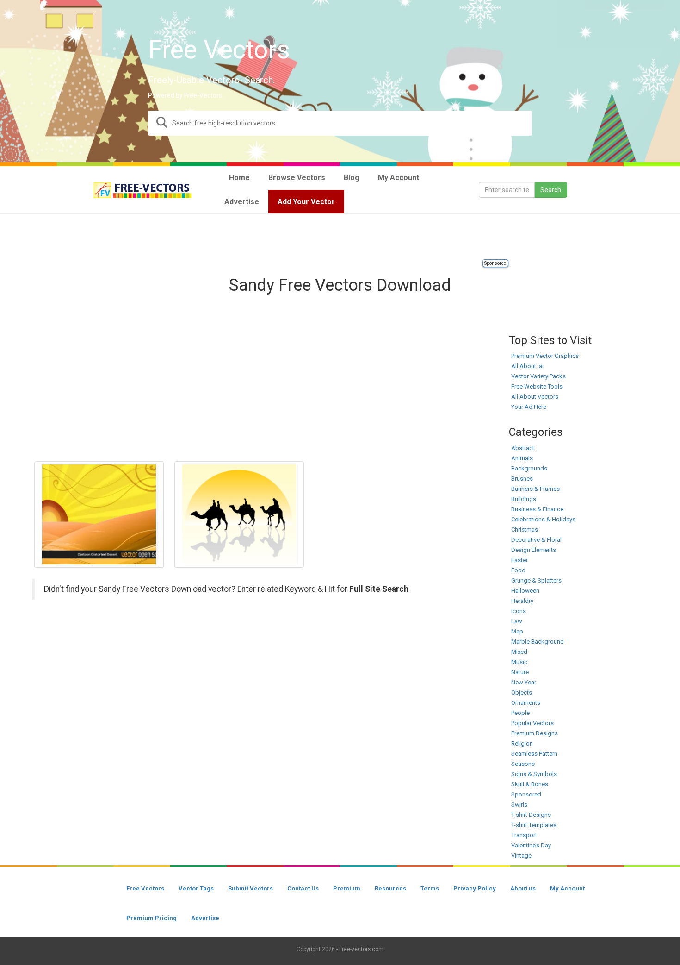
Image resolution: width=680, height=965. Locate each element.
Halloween (525, 590)
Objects (521, 692)
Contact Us (303, 888)
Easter (519, 560)
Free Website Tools (537, 386)
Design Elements (533, 549)
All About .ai (527, 366)
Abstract (522, 448)
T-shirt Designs (531, 814)
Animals (522, 458)
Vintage (521, 855)
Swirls (519, 804)
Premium (346, 888)
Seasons (523, 763)
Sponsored (495, 263)
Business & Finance (537, 509)
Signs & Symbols (534, 774)
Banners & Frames (535, 488)
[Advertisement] (340, 237)
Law (516, 621)
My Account (567, 888)
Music (519, 661)
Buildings (523, 498)
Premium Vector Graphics (545, 355)
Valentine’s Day (531, 845)
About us (523, 888)
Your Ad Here (528, 406)
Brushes (522, 478)
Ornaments (525, 702)
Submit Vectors (250, 888)
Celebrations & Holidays (543, 519)
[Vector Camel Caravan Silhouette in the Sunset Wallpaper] (239, 514)
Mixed (519, 651)
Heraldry (522, 600)
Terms (429, 888)
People (520, 712)
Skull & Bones (529, 784)
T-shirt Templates (533, 824)
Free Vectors (145, 888)
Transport (524, 835)
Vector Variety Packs (538, 376)
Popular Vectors (532, 723)
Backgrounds (529, 468)
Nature (520, 672)
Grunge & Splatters (536, 580)
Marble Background (537, 641)
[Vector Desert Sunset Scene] (99, 514)
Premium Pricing (151, 918)
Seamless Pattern (534, 753)
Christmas (524, 529)
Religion (522, 743)
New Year (523, 682)
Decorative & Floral (536, 539)
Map (517, 631)
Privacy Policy (474, 888)
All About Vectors (534, 396)
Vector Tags (196, 888)
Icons (518, 611)
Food (518, 570)
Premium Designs (534, 733)
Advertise (205, 918)
